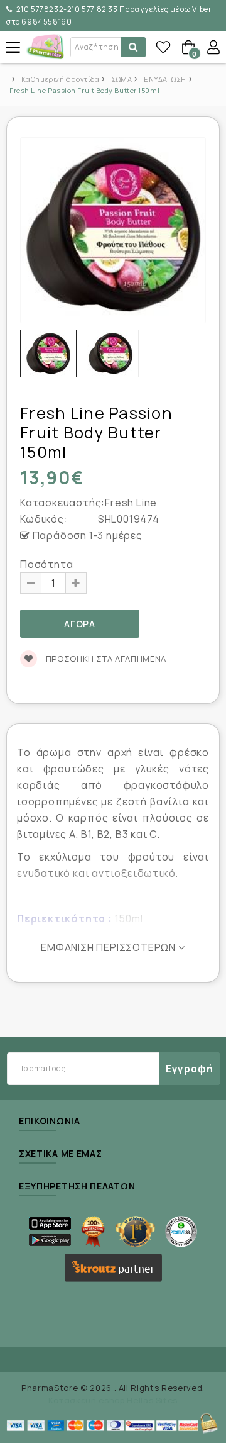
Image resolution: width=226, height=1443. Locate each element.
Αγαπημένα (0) (163, 47)
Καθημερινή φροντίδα (60, 79)
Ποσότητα (46, 564)
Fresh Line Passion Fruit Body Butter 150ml (84, 90)
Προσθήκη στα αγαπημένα (104, 658)
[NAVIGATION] (12, 47)
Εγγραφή (189, 1069)
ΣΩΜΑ (121, 79)
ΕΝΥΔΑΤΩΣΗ (165, 79)
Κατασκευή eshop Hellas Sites (113, 1400)
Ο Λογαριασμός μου (213, 47)
